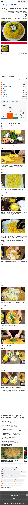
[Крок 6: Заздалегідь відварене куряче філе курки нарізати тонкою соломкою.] (14, 253)
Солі (15, 485)
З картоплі (4, 485)
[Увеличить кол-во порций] (26, 78)
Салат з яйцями (23, 475)
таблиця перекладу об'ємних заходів (9, 101)
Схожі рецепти (4, 18)
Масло (9, 487)
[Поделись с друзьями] (27, 495)
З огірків (10, 485)
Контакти (14, 498)
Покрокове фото (18, 18)
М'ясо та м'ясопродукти (7, 469)
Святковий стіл (5, 467)
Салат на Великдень (19, 479)
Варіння (23, 471)
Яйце (17, 467)
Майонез (4, 487)
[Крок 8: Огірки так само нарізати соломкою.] (14, 317)
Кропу (20, 485)
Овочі (15, 469)
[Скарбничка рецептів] (19, 1)
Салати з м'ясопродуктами (7, 481)
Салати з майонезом (6, 477)
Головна (14, 493)
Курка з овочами (19, 483)
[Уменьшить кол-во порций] (26, 80)
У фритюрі (4, 473)
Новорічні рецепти (5, 475)
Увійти (24, 1)
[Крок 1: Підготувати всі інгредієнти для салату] (14, 137)
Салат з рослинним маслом (7, 479)
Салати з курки (14, 475)
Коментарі (10, 18)
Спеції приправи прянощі (7, 471)
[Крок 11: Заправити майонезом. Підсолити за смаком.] (14, 379)
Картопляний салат (19, 481)
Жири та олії (17, 471)
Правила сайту (14, 495)
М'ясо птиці (11, 483)
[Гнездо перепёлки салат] (5, 48)
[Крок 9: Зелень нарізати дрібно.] (14, 337)
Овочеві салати (16, 477)
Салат (12, 467)
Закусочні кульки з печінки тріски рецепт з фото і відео (10, 461)
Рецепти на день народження (14, 473)
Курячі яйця (4, 483)
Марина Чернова (21, 14)
